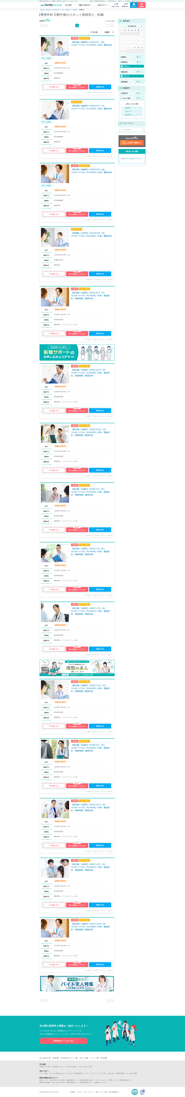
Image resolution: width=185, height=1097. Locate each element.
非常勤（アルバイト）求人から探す (64, 1066)
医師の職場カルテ (72, 1082)
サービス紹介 (44, 1073)
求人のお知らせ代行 (58, 1082)
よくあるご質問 (132, 1073)
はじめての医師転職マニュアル (78, 1073)
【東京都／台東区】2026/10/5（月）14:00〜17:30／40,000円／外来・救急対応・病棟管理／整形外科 (90, 296)
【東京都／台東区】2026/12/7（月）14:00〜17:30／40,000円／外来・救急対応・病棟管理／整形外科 (90, 748)
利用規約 (54, 1058)
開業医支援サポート (126, 1080)
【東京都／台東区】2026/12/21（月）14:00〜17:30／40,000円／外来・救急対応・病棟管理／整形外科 (90, 867)
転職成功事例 (120, 1073)
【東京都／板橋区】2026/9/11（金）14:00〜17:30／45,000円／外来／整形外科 (91, 43)
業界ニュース (113, 1080)
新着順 (107, 32)
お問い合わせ (82, 1058)
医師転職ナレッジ (73, 1080)
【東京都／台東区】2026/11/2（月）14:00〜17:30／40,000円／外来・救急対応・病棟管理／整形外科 (90, 492)
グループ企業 (103, 1092)
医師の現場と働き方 (87, 1080)
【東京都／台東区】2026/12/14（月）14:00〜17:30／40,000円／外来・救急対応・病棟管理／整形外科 (90, 807)
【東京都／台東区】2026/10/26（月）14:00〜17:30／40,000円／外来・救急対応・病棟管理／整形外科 (90, 432)
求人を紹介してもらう (77, 87)
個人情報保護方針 (113, 1092)
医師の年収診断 (45, 1082)
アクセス (79, 1092)
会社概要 (72, 1092)
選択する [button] (139, 57)
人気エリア (128, 111)
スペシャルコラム (101, 1080)
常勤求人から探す (45, 1066)
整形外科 (75, 9)
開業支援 (103, 1058)
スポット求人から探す (85, 1066)
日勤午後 (126, 76)
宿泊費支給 (128, 115)
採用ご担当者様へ (44, 1058)
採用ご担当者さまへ (112, 1)
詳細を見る (100, 87)
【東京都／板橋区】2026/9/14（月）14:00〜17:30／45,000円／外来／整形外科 (91, 107)
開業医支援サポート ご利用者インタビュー (94, 1082)
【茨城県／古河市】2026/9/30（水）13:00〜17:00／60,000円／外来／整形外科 (91, 234)
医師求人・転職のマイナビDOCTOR (49, 9)
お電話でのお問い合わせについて (138, 1)
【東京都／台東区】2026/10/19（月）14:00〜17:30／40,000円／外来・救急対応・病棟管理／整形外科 (90, 373)
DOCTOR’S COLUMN (57, 1080)
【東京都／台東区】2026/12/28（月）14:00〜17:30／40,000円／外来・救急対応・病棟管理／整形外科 (90, 927)
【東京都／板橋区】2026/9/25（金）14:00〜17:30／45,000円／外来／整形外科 (91, 171)
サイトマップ (93, 1058)
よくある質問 (126, 1)
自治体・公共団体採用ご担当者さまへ (98, 1)
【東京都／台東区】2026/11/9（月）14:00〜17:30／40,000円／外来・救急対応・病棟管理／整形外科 (90, 551)
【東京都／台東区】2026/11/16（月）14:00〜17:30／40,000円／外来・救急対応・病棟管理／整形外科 (90, 611)
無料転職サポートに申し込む (64, 1041)
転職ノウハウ (44, 1080)
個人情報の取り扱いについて (68, 1058)
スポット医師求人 (66, 9)
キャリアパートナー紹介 (98, 1073)
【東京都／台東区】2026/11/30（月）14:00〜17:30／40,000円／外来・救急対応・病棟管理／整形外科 (90, 688)
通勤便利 (127, 108)
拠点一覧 (120, 1)
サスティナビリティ (88, 1092)
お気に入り (55, 87)
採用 (97, 1092)
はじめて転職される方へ (58, 1073)
